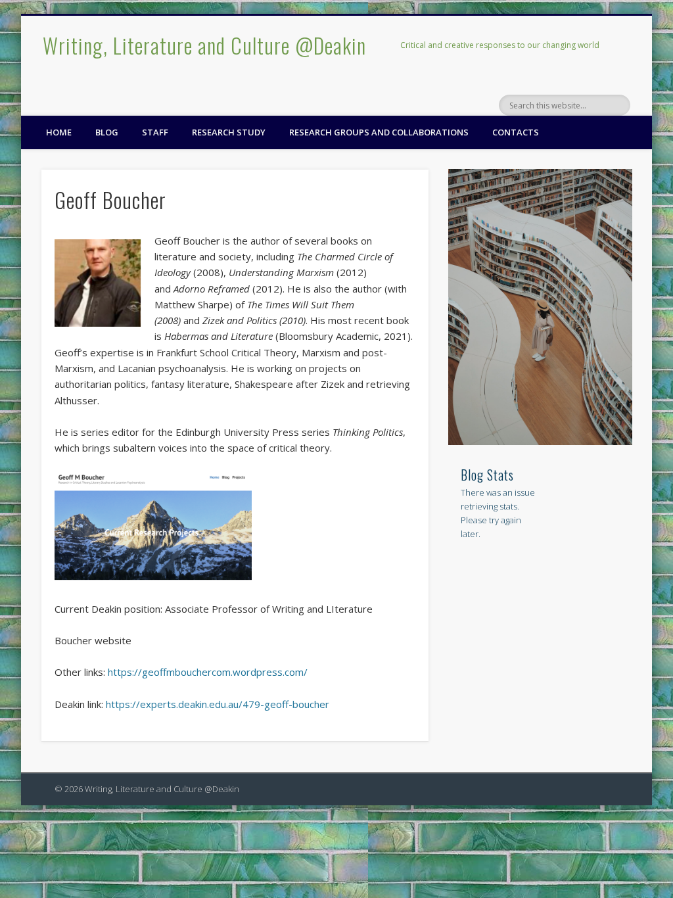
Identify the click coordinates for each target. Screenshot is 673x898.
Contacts (515, 132)
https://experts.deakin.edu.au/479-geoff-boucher (217, 704)
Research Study (229, 132)
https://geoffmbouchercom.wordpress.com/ (208, 671)
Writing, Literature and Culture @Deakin (204, 45)
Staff (155, 132)
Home (59, 132)
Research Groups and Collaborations (379, 132)
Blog (106, 132)
